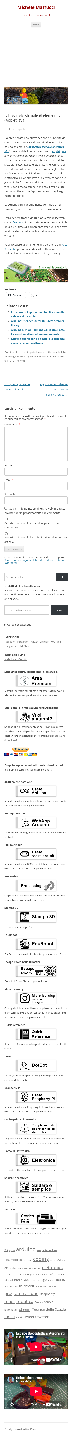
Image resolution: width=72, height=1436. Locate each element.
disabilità (26, 1268)
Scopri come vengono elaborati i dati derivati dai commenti (34, 561)
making (60, 1280)
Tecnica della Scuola (49, 1309)
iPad (10, 1280)
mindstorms (41, 1286)
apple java (32, 356)
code (29, 1260)
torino (9, 1316)
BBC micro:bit (13, 1260)
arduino (26, 1249)
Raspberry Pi (49, 1294)
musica (52, 1286)
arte (39, 1250)
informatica (56, 1274)
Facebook (9, 641)
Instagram (22, 641)
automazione (49, 1250)
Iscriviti (59, 610)
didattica (15, 1268)
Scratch (39, 1302)
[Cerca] (62, 577)
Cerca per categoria (19, 624)
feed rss (18, 222)
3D (6, 1250)
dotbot (36, 1268)
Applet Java (59, 151)
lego (44, 1280)
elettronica (51, 352)
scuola (48, 1302)
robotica (24, 1301)
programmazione (21, 1293)
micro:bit (26, 1286)
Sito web (9, 494)
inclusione (43, 1274)
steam (24, 1309)
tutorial (19, 1317)
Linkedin (44, 641)
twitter (43, 1316)
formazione (21, 1274)
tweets (30, 1316)
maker (51, 1280)
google (33, 1274)
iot (5, 1280)
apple (12, 1250)
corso (60, 1259)
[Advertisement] (36, 56)
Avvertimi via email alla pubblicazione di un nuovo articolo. (35, 540)
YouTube (56, 641)
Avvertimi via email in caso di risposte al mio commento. (31, 525)
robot (9, 1301)
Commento (12, 424)
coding (41, 1258)
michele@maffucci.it (15, 659)
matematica (11, 1286)
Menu (36, 24)
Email (8, 480)
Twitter (34, 641)
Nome (9, 465)
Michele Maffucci (36, 7)
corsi (52, 1260)
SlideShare (24, 646)
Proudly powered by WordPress (20, 1429)
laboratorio (58, 356)
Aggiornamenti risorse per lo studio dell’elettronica (54, 389)
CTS (6, 1268)
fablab (7, 1274)
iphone (18, 1280)
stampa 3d (11, 1310)
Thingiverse (10, 646)
